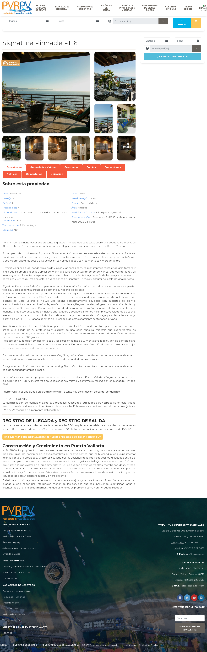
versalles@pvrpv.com (193, 585)
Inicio (3, 645)
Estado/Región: (80, 198)
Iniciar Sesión (188, 7)
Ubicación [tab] (57, 174)
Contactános (9, 578)
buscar (182, 23)
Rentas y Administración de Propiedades (25, 566)
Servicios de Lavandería (15, 572)
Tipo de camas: (10, 225)
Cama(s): (7, 198)
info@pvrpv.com (195, 554)
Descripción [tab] (14, 167)
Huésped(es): (9, 207)
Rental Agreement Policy (16, 530)
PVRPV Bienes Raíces (25, 645)
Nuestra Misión (10, 602)
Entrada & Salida (11, 553)
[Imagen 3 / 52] (103, 118)
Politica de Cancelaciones (16, 536)
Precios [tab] (91, 167)
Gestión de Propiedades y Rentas (127, 7)
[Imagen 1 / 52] (46, 92)
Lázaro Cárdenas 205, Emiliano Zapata (183, 530)
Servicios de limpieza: (83, 212)
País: (74, 193)
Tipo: (5, 193)
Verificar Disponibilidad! (173, 56)
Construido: (8, 220)
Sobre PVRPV (10, 608)
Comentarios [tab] (34, 174)
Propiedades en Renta (61, 7)
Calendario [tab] (71, 167)
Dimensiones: (10, 212)
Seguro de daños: (81, 217)
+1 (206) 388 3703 (195, 542)
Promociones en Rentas (84, 7)
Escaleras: (7, 229)
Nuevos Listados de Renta (40, 7)
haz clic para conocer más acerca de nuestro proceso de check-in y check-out (52, 437)
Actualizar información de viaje (19, 548)
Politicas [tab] (12, 174)
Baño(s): (6, 203)
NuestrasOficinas (170, 7)
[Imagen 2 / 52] (115, 76)
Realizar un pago (12, 542)
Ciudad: (75, 203)
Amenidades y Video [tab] (43, 167)
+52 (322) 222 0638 (194, 548)
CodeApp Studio (148, 645)
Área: (74, 207)
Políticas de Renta (106, 7)
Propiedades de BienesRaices (150, 7)
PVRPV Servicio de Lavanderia (61, 645)
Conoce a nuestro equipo (17, 591)
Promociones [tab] (112, 167)
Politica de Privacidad (14, 614)
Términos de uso (11, 620)
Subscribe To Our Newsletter (189, 628)
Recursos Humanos (13, 596)
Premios (7, 632)
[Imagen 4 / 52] (126, 118)
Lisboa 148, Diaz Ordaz (192, 568)
